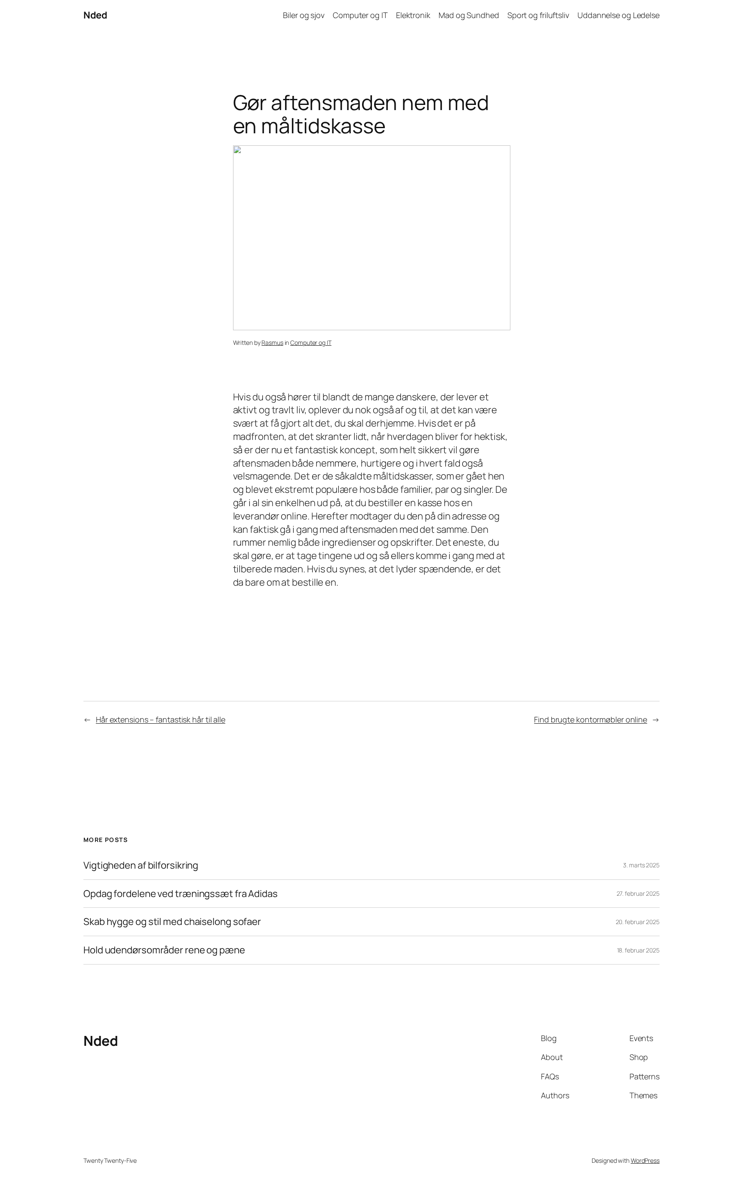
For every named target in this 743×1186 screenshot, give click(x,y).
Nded (95, 15)
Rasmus (272, 342)
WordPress (645, 1160)
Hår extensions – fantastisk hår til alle (160, 719)
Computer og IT (311, 342)
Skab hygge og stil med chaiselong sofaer (172, 921)
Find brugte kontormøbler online (590, 719)
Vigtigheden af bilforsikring (140, 865)
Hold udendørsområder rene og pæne (164, 950)
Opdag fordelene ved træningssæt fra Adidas (180, 893)
